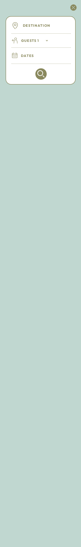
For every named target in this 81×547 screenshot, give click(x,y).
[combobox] (46, 25)
